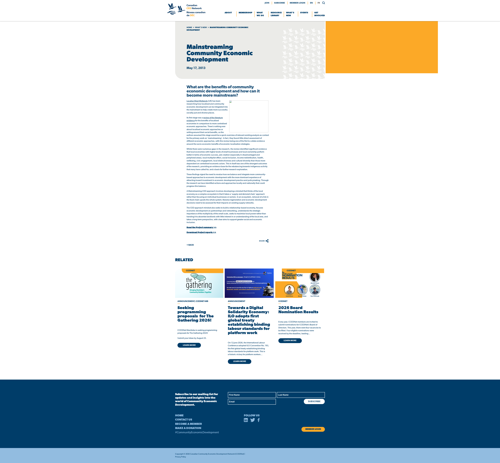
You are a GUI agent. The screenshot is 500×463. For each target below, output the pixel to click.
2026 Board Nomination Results (298, 310)
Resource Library (276, 14)
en (311, 3)
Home (189, 28)
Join (267, 3)
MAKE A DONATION (188, 428)
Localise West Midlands (197, 101)
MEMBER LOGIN (297, 3)
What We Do (260, 14)
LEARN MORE (189, 345)
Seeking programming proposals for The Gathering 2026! (195, 314)
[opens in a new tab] (249, 283)
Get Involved (319, 14)
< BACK (190, 245)
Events (304, 13)
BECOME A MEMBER (188, 424)
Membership (245, 13)
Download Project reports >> (201, 232)
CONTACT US (183, 419)
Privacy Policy (180, 457)
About (228, 13)
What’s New (290, 14)
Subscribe (279, 3)
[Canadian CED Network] (186, 16)
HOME (179, 415)
